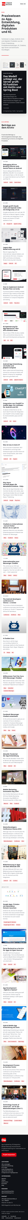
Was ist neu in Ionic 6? (11, 445)
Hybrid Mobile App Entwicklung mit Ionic (11, 1026)
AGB (3, 1218)
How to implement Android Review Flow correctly (13, 288)
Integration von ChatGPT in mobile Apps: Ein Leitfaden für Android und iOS (13, 405)
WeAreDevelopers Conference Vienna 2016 (12, 828)
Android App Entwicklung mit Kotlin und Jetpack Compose (12, 366)
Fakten (3, 1180)
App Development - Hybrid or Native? (10, 989)
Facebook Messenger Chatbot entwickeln (11, 715)
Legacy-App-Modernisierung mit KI (11, 248)
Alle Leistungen (6, 1164)
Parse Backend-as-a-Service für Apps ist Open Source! (13, 949)
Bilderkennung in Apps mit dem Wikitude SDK (11, 866)
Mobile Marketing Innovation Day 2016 (11, 790)
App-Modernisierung (7, 1170)
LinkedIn (4, 1216)
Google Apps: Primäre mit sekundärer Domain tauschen (11, 906)
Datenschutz (9, 1218)
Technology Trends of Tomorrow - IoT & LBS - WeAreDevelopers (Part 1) (13, 1106)
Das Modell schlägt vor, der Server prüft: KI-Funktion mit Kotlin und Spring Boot (12, 83)
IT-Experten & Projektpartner (10, 1172)
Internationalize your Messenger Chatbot (11, 562)
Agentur (4, 1178)
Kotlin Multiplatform (7, 1169)
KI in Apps (4, 1167)
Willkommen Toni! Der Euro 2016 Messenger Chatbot (13, 677)
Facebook (13, 1216)
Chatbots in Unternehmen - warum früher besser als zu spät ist (13, 526)
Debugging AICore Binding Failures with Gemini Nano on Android (12, 166)
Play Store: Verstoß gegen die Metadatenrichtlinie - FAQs (13, 484)
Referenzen (5, 1182)
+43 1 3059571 (5, 1200)
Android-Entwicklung (7, 1165)
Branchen (4, 1183)
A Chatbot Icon (8, 638)
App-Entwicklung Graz (8, 1192)
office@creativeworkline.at (9, 1198)
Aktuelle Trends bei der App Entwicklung (11, 755)
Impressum (17, 1218)
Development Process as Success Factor (11, 1066)
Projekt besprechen (9, 1154)
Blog (3, 1185)
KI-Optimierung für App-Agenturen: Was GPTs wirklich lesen (11, 328)
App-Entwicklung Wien (8, 1191)
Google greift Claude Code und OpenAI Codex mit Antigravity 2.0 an (12, 208)
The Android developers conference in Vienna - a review (12, 601)
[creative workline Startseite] (4, 1140)
